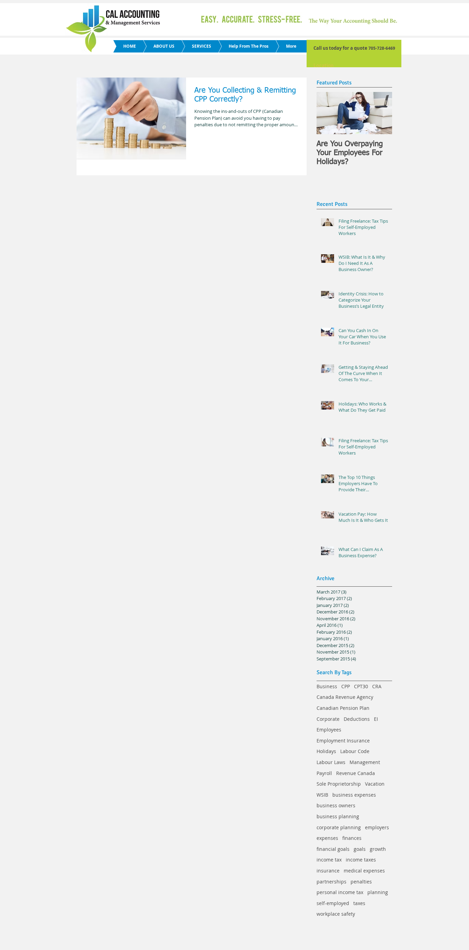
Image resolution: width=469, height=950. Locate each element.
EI (376, 719)
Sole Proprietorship (339, 784)
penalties (361, 881)
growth (378, 849)
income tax (329, 859)
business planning (338, 816)
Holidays (326, 751)
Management (365, 762)
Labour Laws (331, 762)
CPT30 (361, 686)
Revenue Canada (355, 773)
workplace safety (336, 914)
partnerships (331, 881)
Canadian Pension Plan (343, 708)
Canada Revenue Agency (345, 697)
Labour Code (354, 751)
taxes (359, 903)
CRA (376, 686)
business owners (336, 805)
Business (327, 686)
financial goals (333, 849)
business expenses (354, 794)
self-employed (333, 903)
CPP (345, 686)
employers (377, 827)
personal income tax (340, 892)
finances (352, 838)
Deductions (357, 719)
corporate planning (339, 827)
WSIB (322, 794)
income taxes (361, 859)
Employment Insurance (343, 740)
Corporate (328, 719)
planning (377, 892)
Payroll (324, 773)
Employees (329, 729)
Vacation (375, 784)
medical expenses (364, 870)
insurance (328, 870)
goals (360, 849)
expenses (327, 838)
